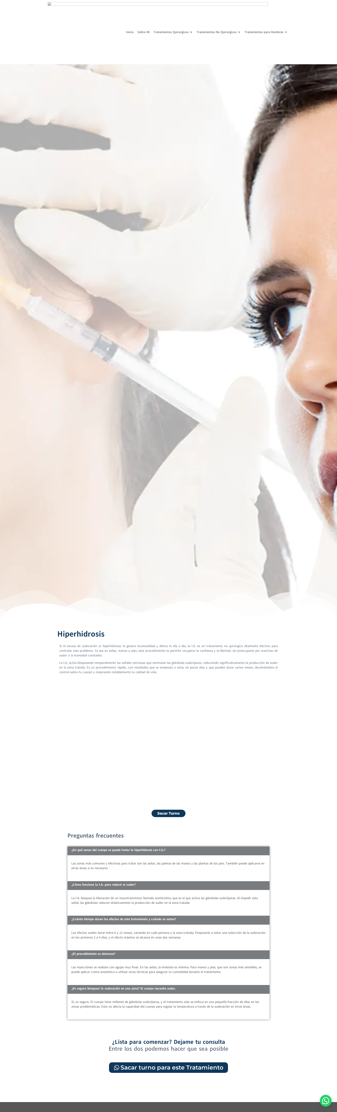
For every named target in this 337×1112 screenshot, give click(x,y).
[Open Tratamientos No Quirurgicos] (239, 32)
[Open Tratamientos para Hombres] (285, 32)
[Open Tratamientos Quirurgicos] (191, 32)
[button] (326, 1101)
